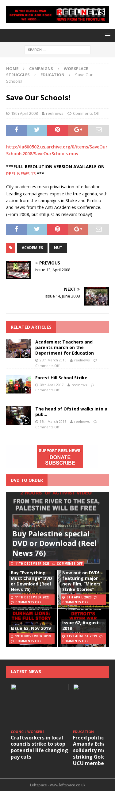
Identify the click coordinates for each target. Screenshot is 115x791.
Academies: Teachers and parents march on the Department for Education (64, 347)
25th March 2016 (53, 360)
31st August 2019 (82, 636)
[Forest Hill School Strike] (18, 384)
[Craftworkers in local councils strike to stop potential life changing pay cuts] (39, 705)
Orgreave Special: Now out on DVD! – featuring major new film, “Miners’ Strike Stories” (82, 578)
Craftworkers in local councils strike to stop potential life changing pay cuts (39, 747)
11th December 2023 (32, 563)
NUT (58, 247)
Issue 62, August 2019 (80, 625)
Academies (32, 247)
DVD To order (27, 480)
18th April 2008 (24, 113)
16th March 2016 (53, 421)
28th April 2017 (51, 384)
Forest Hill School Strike (61, 378)
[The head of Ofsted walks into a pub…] (18, 415)
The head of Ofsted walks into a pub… (71, 411)
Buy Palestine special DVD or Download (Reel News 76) (54, 543)
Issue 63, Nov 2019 (31, 628)
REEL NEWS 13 (21, 174)
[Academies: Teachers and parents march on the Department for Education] (18, 348)
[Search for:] (57, 49)
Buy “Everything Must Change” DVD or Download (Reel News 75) (31, 581)
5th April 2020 (79, 597)
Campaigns (41, 68)
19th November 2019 (33, 636)
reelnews (54, 113)
